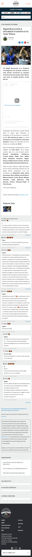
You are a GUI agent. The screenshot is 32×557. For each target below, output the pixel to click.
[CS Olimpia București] (18, 13)
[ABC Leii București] (2, 13)
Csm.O (5, 250)
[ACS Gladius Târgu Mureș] (8, 13)
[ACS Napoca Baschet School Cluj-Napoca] (10, 13)
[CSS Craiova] (21, 13)
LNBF (3, 523)
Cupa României (5, 525)
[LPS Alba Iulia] (26, 13)
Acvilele (20, 523)
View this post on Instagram (12, 105)
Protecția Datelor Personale (9, 538)
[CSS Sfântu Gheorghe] (23, 13)
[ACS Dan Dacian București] (7, 13)
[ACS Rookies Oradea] (12, 13)
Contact (3, 544)
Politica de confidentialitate (9, 542)
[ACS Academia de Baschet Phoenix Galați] (5, 13)
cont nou (3, 416)
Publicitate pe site (6, 534)
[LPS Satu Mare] (28, 13)
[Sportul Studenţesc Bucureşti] (29, 13)
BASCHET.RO (5, 437)
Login (28, 3)
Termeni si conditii (6, 540)
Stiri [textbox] (3, 17)
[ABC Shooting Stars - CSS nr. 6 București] (4, 13)
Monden (20, 530)
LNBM (3, 520)
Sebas (5, 323)
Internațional (5, 528)
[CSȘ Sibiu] (24, 13)
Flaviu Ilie (11, 38)
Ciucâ (5, 291)
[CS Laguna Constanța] (15, 13)
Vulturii (20, 520)
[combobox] (16, 17)
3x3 (19, 527)
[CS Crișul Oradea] (13, 13)
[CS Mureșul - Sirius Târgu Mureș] (16, 13)
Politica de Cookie (6, 536)
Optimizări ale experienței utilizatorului (14, 473)
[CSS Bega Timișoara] (20, 13)
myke (4, 220)
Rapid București (23, 195)
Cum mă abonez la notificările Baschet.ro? (15, 468)
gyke (4, 237)
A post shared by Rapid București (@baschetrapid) (17, 127)
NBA (2, 530)
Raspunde (28, 235)
